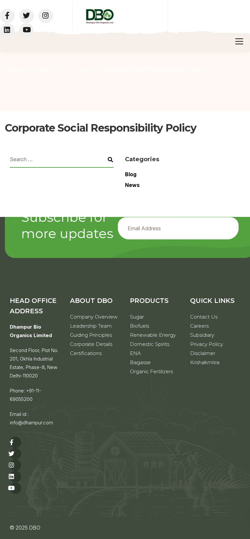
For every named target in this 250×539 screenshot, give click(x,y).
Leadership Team (91, 326)
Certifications (86, 353)
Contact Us (203, 317)
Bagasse (140, 362)
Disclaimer (202, 353)
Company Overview (94, 317)
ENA (135, 353)
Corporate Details (91, 344)
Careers (199, 326)
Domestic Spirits (149, 344)
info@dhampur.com (31, 422)
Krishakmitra (204, 362)
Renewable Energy (153, 335)
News (132, 185)
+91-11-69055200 (25, 395)
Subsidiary (202, 335)
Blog (130, 174)
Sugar (137, 317)
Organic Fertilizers (151, 371)
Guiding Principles (91, 335)
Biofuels (139, 326)
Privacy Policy (206, 344)
